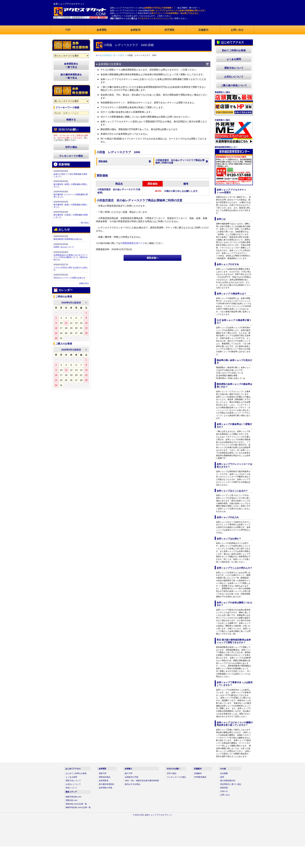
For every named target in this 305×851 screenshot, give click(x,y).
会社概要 (224, 773)
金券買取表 (103, 780)
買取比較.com (71, 800)
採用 (222, 777)
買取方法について (233, 67)
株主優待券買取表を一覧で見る (71, 76)
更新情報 (224, 788)
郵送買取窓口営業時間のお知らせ (68, 239)
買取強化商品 (104, 777)
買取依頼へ (153, 257)
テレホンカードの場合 (71, 155)
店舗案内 (198, 773)
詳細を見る (84, 283)
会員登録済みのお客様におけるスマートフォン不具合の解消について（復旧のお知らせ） (71, 257)
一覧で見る (84, 223)
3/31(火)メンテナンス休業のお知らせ (69, 278)
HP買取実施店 (200, 777)
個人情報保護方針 (227, 780)
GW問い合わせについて (64, 247)
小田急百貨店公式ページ (132, 243)
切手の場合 (71, 147)
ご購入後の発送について (234, 85)
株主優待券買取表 (106, 784)
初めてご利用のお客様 (234, 50)
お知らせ (224, 791)
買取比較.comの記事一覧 (76, 804)
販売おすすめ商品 (132, 784)
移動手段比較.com (73, 797)
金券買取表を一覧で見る (71, 65)
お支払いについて (233, 76)
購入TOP (128, 773)
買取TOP (102, 773)
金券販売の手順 (131, 777)
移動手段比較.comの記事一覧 (78, 807)
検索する (71, 119)
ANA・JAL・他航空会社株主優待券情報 (142, 780)
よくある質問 (234, 59)
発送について (71, 788)
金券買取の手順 (105, 788)
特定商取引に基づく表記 (230, 784)
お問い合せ (225, 795)
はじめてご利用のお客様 (76, 773)
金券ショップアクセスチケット (69, 4)
